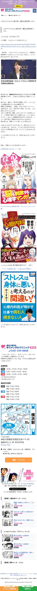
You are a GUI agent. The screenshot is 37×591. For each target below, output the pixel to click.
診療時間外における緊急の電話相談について (11, 573)
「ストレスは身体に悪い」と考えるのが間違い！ (16, 269)
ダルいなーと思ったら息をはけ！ (24, 511)
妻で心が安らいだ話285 (21, 544)
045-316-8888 (19, 350)
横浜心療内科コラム (15, 15)
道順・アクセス (18, 460)
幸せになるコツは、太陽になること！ (24, 520)
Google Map (5, 445)
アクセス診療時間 (9, 588)
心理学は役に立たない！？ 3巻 (11, 149)
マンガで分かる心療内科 (26, 484)
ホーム (5, 15)
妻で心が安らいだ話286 (21, 535)
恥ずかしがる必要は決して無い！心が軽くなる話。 (24, 553)
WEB (24, 358)
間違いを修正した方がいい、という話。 (24, 503)
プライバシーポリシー (28, 573)
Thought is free (28, 582)
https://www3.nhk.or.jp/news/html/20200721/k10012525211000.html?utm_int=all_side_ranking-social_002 (18, 47)
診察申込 (18, 6)
